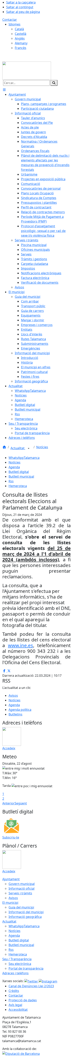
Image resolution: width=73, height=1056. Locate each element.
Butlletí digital (19, 472)
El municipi (10, 902)
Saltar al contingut (19, 7)
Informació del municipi (26, 912)
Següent (21, 803)
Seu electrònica (20, 964)
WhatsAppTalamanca (24, 458)
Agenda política (20, 709)
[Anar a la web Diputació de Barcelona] (21, 1053)
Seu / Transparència (17, 959)
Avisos (13, 695)
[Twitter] (31, 981)
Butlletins (15, 714)
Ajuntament (11, 879)
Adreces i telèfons (15, 973)
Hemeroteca (18, 486)
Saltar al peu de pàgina (23, 12)
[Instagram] (48, 981)
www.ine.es (20, 645)
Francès (20, 48)
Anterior (8, 803)
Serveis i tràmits (20, 893)
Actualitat (18, 448)
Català (19, 29)
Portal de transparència (26, 968)
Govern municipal (22, 884)
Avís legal (15, 1005)
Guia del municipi (21, 907)
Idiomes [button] (14, 24)
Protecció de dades (23, 1000)
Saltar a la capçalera (21, 2)
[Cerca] (53, 83)
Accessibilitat (18, 1009)
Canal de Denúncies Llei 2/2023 (31, 986)
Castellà (20, 34)
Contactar (9, 19)
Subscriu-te (10, 837)
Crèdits (14, 991)
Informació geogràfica (25, 917)
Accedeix (8, 748)
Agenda (14, 467)
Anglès (20, 38)
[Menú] (4, 90)
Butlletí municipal (21, 476)
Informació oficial (21, 888)
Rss (11, 481)
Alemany (21, 43)
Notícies (42, 447)
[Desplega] (28, 448)
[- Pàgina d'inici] (26, 70)
